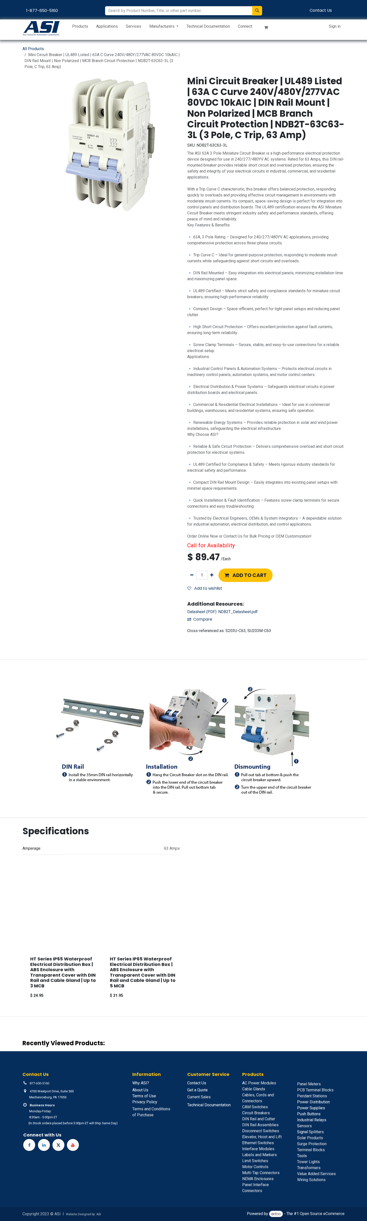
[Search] (257, 10)
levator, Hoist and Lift (262, 1136)
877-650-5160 (39, 1083)
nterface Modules (258, 1148)
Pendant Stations (312, 1096)
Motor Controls (255, 1166)
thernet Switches (258, 1142)
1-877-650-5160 (42, 10)
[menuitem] (80, 27)
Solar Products (310, 1137)
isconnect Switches (260, 1130)
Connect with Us (42, 1135)
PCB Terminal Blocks (315, 1090)
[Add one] (211, 575)
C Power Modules (259, 1083)
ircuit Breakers (256, 1113)
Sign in (335, 26)
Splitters (310, 1131)
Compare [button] (202, 619)
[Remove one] (191, 575)
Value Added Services (316, 1173)
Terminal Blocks (311, 1149)
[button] (245, 575)
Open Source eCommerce (322, 1214)
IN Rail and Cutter (258, 1119)
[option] (183, 940)
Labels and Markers (259, 1154)
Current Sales (199, 1097)
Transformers (309, 1167)
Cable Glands (253, 1089)
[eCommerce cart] (268, 28)
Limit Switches (255, 1160)
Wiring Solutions (311, 1179)
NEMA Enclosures (258, 1178)
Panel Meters (309, 1084)
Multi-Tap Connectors (261, 1172)
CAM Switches (255, 1107)
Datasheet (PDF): (222, 611)
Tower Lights (308, 1161)
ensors (304, 1126)
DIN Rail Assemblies (260, 1125)
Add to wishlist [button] (207, 588)
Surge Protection (312, 1143)
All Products (33, 48)
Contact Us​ (321, 10)
